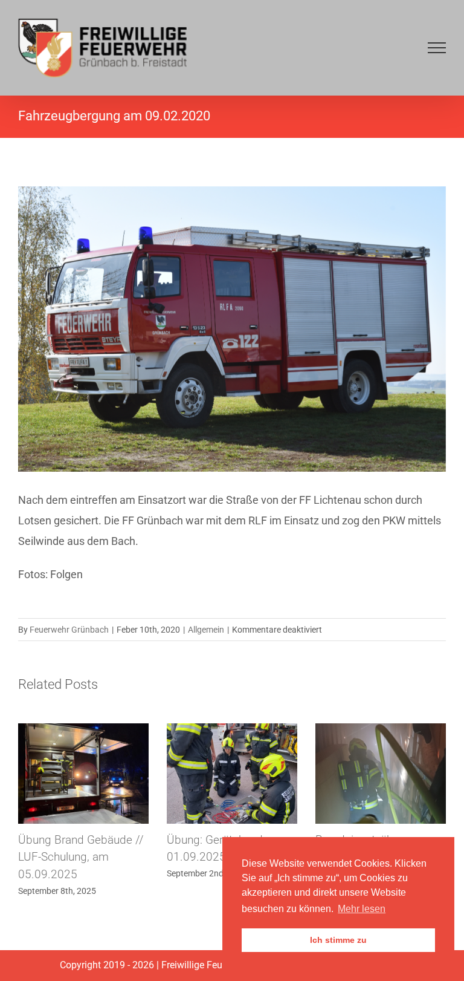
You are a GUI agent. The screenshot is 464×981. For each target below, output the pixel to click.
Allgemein (206, 629)
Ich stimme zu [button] (338, 940)
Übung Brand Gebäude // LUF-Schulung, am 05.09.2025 (81, 857)
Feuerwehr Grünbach (69, 629)
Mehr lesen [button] (361, 909)
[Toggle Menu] (437, 47)
